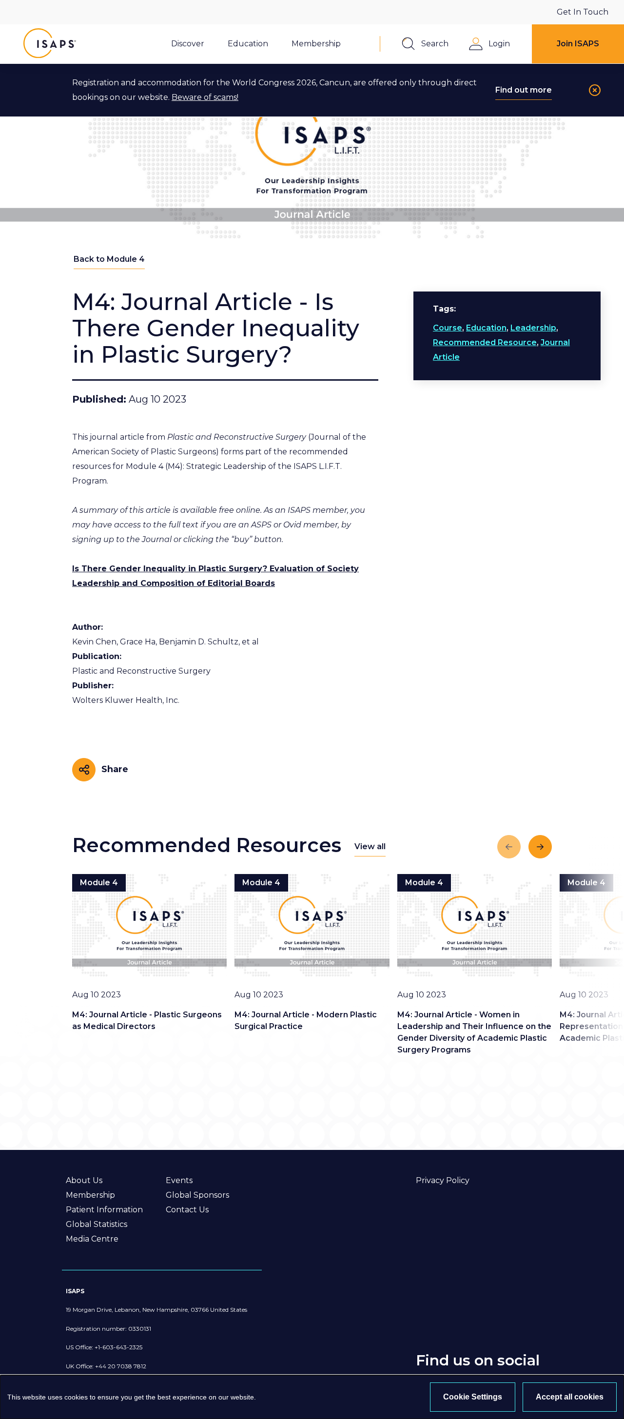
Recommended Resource (485, 342)
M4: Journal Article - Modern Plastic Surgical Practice (305, 1020)
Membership (90, 1195)
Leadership (533, 327)
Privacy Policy (442, 1180)
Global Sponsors (197, 1195)
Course (447, 327)
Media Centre (92, 1239)
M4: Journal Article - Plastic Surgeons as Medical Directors (147, 1020)
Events (179, 1180)
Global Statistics (96, 1224)
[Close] (594, 90)
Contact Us (187, 1209)
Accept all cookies (570, 1397)
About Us (84, 1180)
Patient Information (104, 1209)
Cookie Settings (472, 1397)
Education (486, 327)
